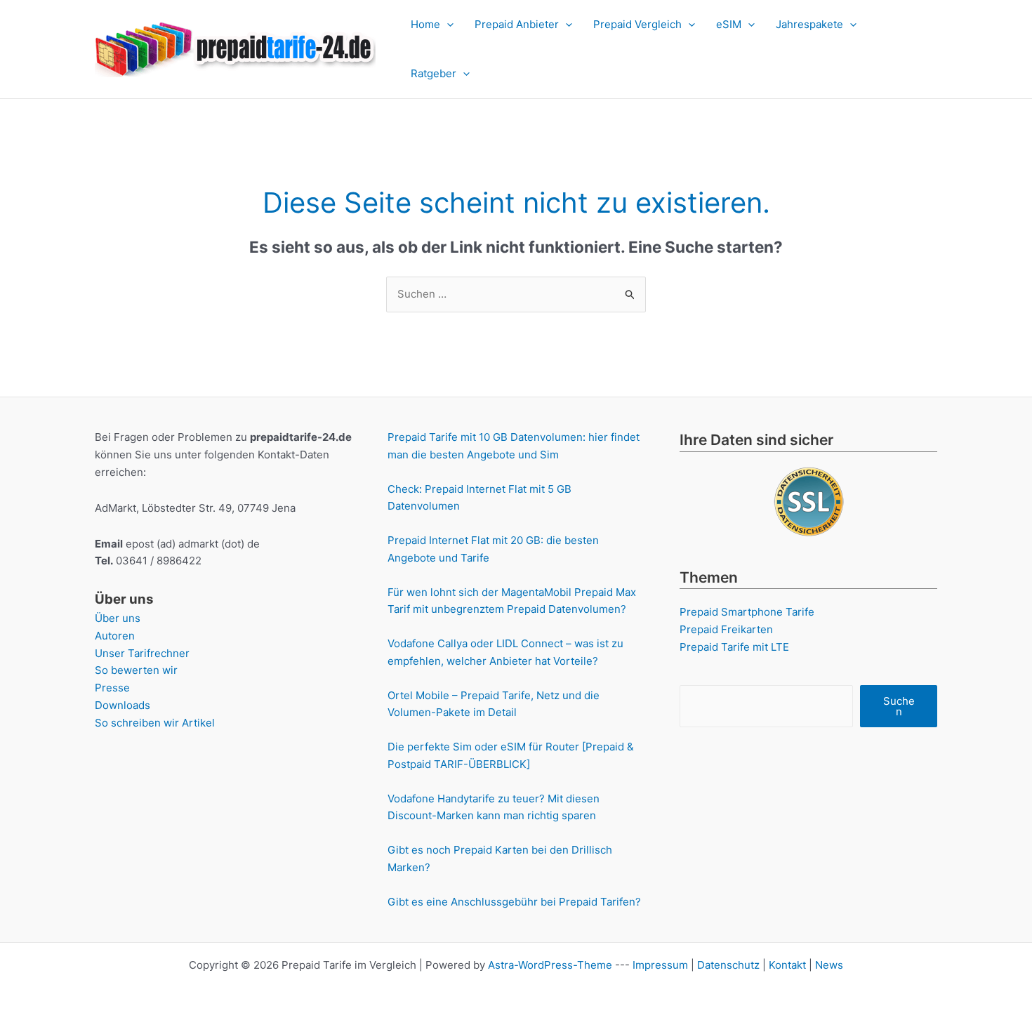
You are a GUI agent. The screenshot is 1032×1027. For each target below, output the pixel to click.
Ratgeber (433, 73)
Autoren (115, 635)
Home (425, 24)
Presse (112, 687)
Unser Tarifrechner (142, 653)
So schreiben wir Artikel (155, 722)
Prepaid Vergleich (637, 24)
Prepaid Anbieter (517, 24)
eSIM (728, 24)
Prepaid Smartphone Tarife (747, 611)
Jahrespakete (809, 24)
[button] (447, 24)
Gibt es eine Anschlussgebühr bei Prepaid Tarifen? (514, 901)
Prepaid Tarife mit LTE (734, 647)
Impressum (660, 965)
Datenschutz (728, 965)
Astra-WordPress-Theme (550, 965)
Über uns (117, 618)
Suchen (899, 706)
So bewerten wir (136, 670)
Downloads (122, 705)
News (829, 965)
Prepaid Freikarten (726, 629)
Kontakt (787, 965)
